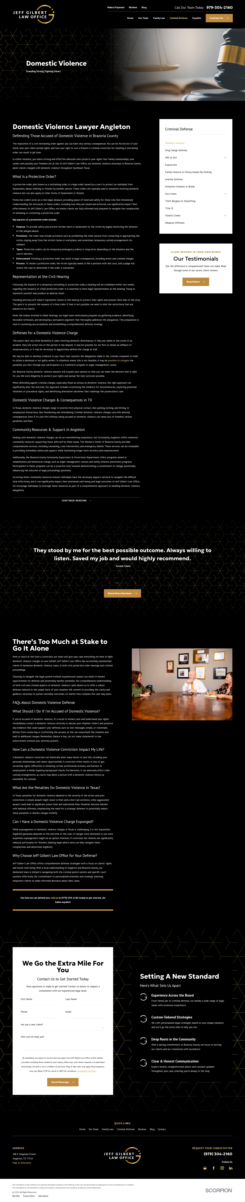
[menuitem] (196, 143)
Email (68, 1012)
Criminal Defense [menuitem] (179, 18)
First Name (26, 999)
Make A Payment (115, 7)
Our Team (94, 1129)
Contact (162, 1129)
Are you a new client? (32, 1024)
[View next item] (135, 583)
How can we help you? (32, 1037)
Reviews (133, 7)
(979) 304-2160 (218, 1153)
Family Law (108, 1129)
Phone (24, 1012)
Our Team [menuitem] (143, 18)
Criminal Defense (126, 1129)
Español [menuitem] (196, 18)
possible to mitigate (118, 360)
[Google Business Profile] (205, 1168)
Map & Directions (22, 1162)
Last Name (71, 999)
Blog (144, 7)
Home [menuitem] (130, 18)
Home (82, 1129)
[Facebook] (213, 1168)
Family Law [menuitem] (159, 18)
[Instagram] (222, 1168)
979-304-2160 (219, 7)
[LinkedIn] (230, 1168)
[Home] (34, 14)
